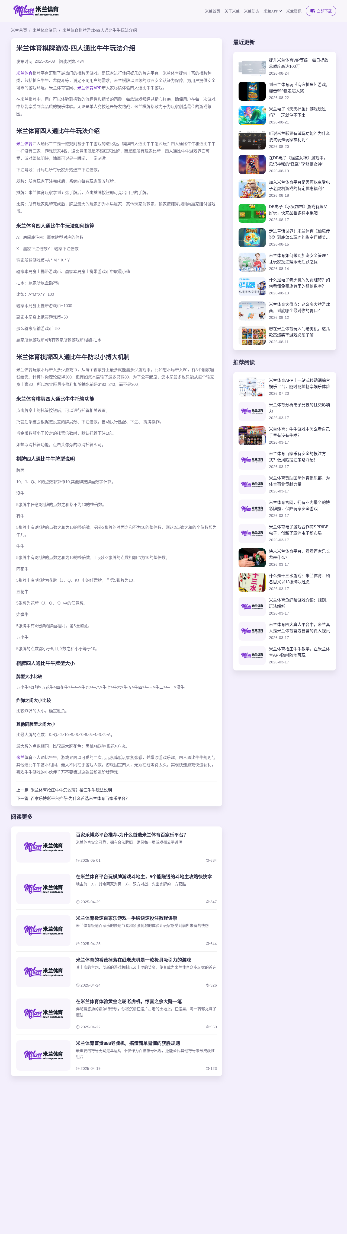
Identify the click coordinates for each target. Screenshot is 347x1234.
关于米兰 (232, 11)
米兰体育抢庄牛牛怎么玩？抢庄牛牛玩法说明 (71, 790)
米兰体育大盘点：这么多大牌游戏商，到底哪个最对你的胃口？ (299, 307)
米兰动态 (251, 11)
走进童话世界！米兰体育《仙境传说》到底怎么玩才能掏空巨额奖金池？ (299, 234)
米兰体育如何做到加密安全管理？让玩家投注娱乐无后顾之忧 (299, 258)
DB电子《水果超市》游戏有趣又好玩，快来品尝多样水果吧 (298, 209)
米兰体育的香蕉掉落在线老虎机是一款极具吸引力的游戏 (133, 960)
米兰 (20, 757)
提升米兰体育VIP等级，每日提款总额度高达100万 (298, 63)
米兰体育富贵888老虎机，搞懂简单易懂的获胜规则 (128, 1043)
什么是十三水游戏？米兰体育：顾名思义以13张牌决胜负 (299, 578)
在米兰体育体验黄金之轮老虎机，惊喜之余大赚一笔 (129, 1001)
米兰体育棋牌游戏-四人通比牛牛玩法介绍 (99, 30)
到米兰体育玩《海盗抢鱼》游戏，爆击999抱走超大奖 (299, 87)
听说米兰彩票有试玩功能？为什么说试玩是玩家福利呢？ (299, 136)
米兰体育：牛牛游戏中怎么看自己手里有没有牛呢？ (299, 432)
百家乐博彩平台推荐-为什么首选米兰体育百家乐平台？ (80, 798)
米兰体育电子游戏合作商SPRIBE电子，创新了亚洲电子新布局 (299, 529)
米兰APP (271, 11)
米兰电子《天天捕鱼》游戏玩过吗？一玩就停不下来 (297, 112)
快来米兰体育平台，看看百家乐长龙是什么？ (299, 554)
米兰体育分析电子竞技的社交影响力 (299, 407)
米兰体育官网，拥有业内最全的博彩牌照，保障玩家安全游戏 (299, 505)
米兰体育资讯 (45, 30)
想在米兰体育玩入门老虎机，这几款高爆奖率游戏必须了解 (299, 331)
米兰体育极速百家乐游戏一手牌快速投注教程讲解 (126, 918)
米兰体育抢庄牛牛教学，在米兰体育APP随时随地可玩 (299, 652)
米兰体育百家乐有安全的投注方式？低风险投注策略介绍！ (297, 456)
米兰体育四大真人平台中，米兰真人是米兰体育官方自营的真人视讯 (299, 627)
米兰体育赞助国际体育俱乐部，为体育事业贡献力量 (299, 481)
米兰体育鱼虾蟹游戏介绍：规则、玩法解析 (299, 603)
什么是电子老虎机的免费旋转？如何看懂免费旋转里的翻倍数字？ (299, 283)
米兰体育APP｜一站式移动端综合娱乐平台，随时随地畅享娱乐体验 (299, 383)
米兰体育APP (89, 87)
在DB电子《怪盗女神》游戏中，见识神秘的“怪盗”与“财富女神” (298, 160)
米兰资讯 (293, 11)
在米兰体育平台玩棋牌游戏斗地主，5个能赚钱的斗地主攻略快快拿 (144, 876)
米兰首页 (212, 11)
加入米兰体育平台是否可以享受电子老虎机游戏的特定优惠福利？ (299, 185)
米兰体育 (24, 73)
